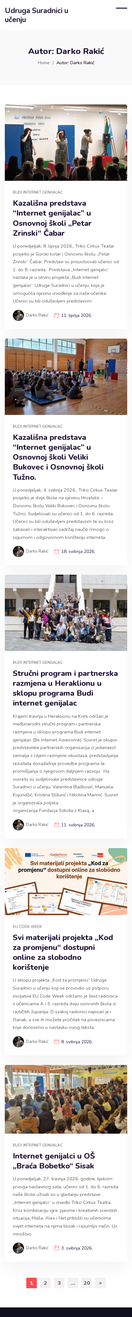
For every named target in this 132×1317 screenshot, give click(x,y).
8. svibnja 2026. (77, 1042)
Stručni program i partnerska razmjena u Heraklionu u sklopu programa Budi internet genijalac (65, 688)
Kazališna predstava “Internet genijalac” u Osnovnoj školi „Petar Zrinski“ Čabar (52, 218)
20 (87, 1283)
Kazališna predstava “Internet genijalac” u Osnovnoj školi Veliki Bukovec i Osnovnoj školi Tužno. (58, 457)
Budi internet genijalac (38, 192)
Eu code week (27, 926)
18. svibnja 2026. (78, 551)
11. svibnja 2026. (78, 825)
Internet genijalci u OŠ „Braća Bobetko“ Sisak (54, 1161)
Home (44, 63)
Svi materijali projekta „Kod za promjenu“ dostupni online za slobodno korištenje (63, 953)
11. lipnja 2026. (76, 315)
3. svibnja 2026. (77, 1248)
